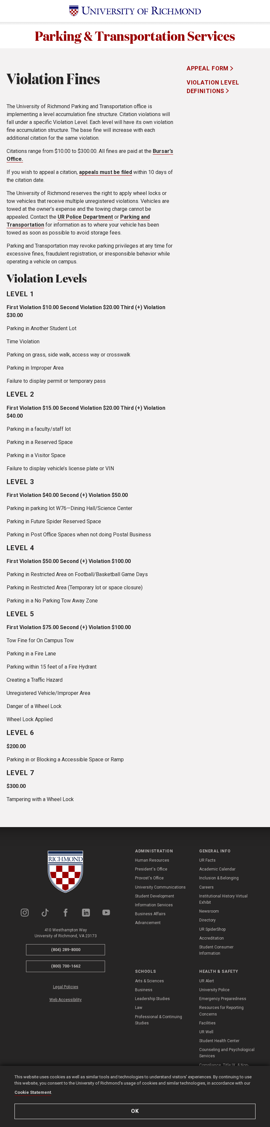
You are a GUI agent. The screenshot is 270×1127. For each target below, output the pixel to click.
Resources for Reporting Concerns (221, 1010)
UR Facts (207, 860)
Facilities (207, 1023)
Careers (206, 887)
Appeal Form (208, 68)
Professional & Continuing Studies (158, 1020)
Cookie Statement (32, 1092)
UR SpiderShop (212, 929)
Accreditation (211, 938)
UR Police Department (85, 217)
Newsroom (209, 911)
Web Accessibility (65, 999)
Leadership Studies (152, 998)
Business (143, 990)
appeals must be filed (105, 172)
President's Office (151, 869)
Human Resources (152, 860)
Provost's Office (149, 878)
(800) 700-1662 (65, 966)
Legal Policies (65, 987)
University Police (214, 990)
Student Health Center (219, 1041)
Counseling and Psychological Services (227, 1052)
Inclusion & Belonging (219, 878)
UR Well (206, 1032)
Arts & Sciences (149, 981)
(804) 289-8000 (65, 949)
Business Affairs (150, 914)
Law (138, 1007)
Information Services (154, 905)
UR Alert (206, 981)
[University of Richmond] (135, 11)
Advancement (148, 922)
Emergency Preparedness (222, 998)
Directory (207, 920)
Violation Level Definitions (213, 86)
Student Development (154, 896)
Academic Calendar (217, 869)
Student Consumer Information (216, 950)
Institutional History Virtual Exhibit (223, 899)
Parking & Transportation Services (135, 35)
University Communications (160, 887)
